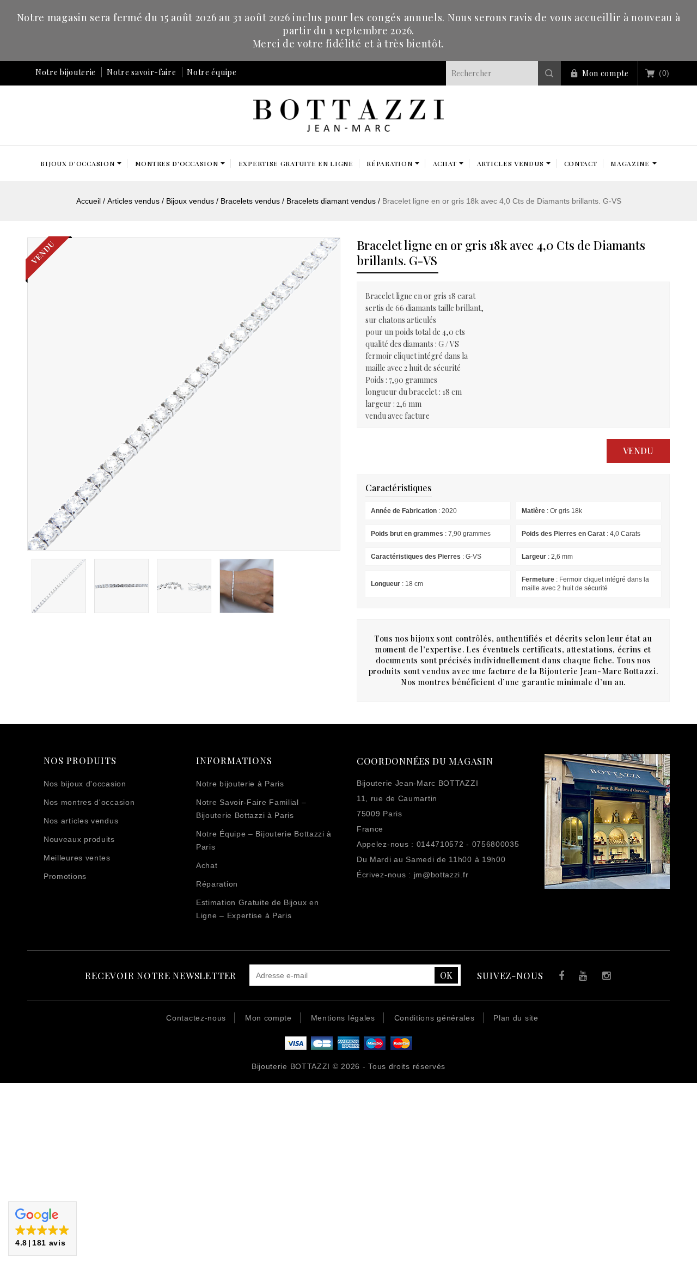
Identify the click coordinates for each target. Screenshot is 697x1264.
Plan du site (515, 1017)
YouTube (581, 977)
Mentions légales (343, 1017)
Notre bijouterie (65, 72)
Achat (207, 865)
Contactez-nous (196, 1017)
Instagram (604, 977)
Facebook (559, 977)
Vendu (638, 450)
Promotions (65, 876)
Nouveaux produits (79, 839)
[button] (42, 1228)
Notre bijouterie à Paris (240, 783)
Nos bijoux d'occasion (85, 783)
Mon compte (605, 73)
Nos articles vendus (81, 820)
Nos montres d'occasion (89, 802)
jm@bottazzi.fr (441, 874)
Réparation (217, 884)
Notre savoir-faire (141, 72)
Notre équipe (211, 72)
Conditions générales (434, 1017)
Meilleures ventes (77, 857)
